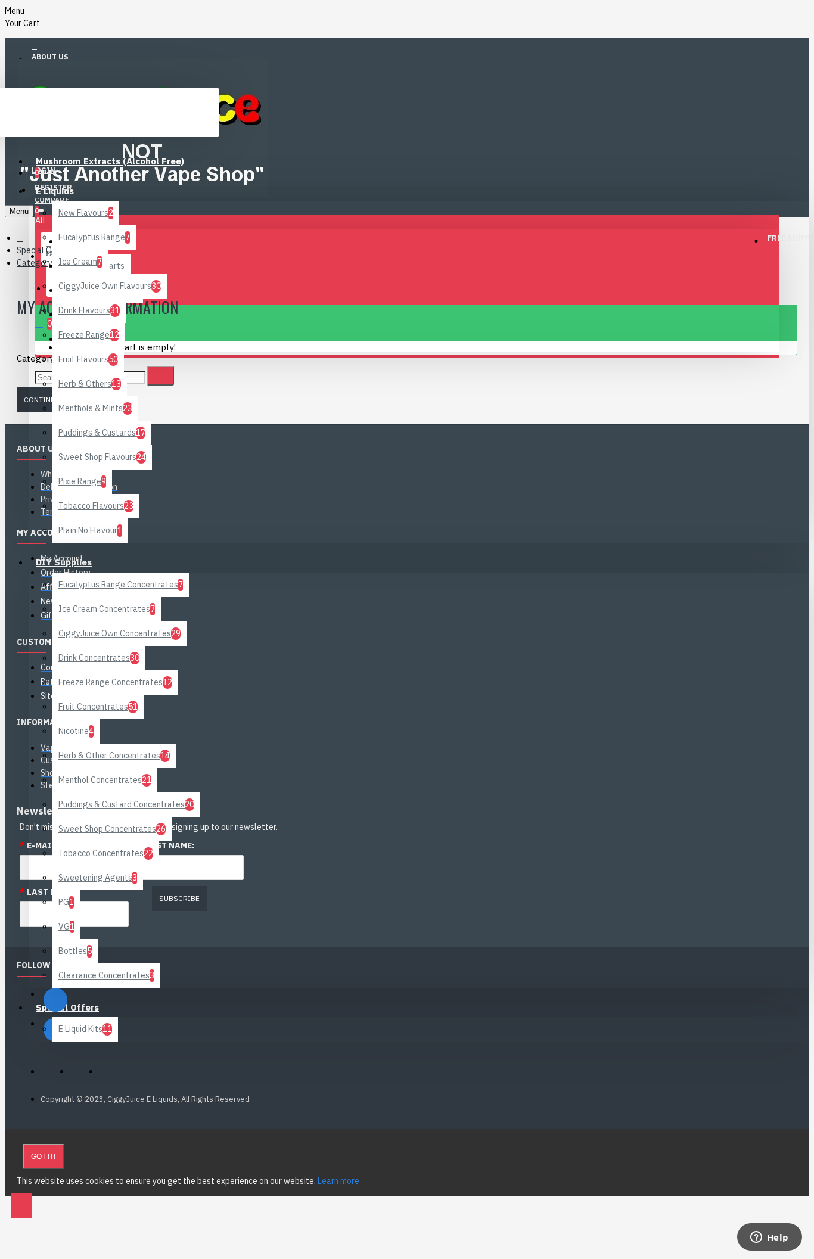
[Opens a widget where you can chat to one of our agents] (769, 1238)
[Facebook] (55, 1000)
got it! (43, 1156)
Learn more (338, 1181)
